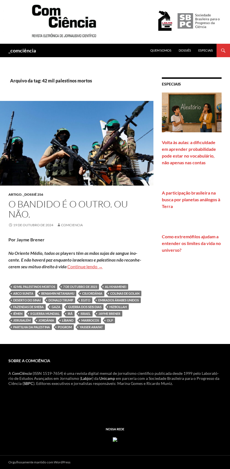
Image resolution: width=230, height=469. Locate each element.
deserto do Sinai (27, 300)
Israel (86, 313)
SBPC (28, 383)
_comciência (22, 50)
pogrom (65, 327)
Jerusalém (22, 320)
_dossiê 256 (33, 194)
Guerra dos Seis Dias (85, 307)
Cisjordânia (92, 293)
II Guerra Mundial (45, 313)
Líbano (67, 320)
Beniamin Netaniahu (57, 293)
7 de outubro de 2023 (80, 286)
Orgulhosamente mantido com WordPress (39, 462)
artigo (15, 194)
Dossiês (185, 50)
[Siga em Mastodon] (115, 438)
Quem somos (160, 50)
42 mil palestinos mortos (34, 286)
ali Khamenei (115, 286)
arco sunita (23, 293)
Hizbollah (118, 307)
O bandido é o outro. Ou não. (68, 209)
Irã (70, 313)
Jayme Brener (109, 313)
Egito (85, 300)
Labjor (86, 378)
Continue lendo (85, 266)
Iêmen (17, 313)
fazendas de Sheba (28, 307)
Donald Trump (61, 300)
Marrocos (90, 320)
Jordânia (46, 320)
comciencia (72, 225)
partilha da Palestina (31, 327)
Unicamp (107, 378)
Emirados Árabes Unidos (118, 300)
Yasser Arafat (91, 327)
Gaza (56, 307)
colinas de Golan (124, 293)
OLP (110, 320)
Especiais (205, 50)
